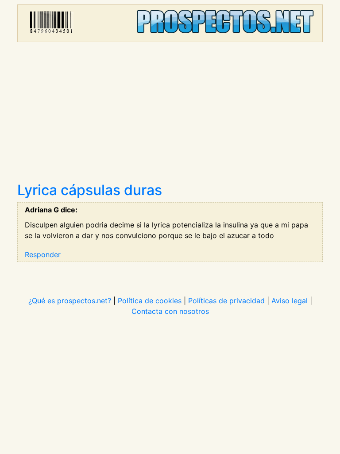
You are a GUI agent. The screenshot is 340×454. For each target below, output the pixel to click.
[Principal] (170, 23)
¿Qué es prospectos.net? (69, 300)
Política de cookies (150, 300)
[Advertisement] (170, 115)
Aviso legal (289, 300)
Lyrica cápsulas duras (89, 190)
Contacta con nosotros (170, 311)
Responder (43, 254)
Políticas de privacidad (226, 300)
